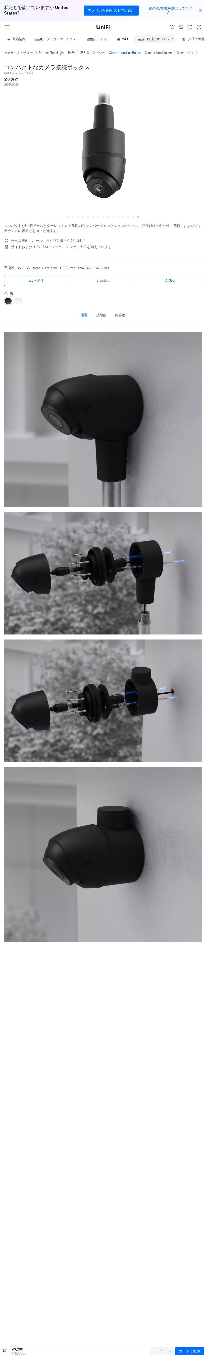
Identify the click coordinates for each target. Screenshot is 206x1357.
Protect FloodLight (51, 53)
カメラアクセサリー (18, 53)
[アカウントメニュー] (199, 27)
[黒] (8, 301)
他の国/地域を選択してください (170, 10)
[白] (18, 301)
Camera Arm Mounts (159, 53)
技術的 (101, 315)
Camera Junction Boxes (125, 53)
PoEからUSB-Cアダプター (86, 53)
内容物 (120, 315)
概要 (84, 315)
